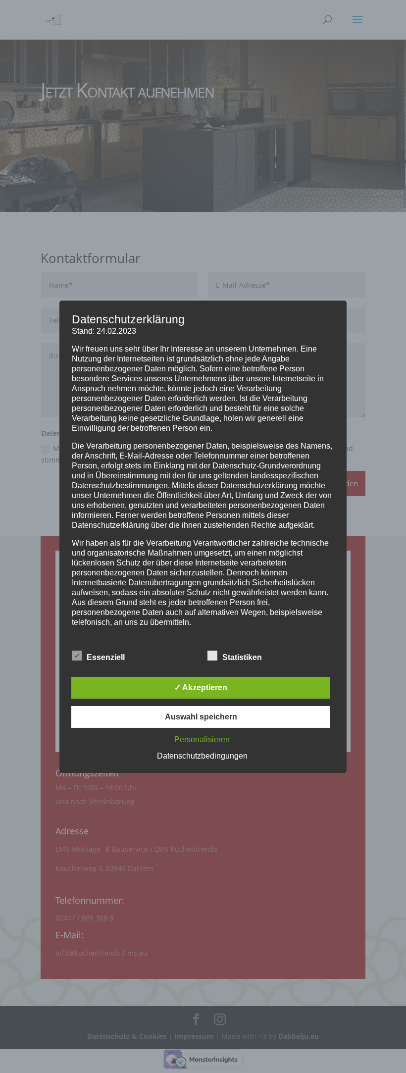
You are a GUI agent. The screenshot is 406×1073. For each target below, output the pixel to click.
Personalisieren (202, 739)
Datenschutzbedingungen (202, 756)
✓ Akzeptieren (200, 687)
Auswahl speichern (201, 717)
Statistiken (242, 657)
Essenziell (106, 657)
